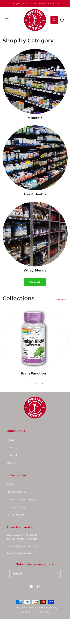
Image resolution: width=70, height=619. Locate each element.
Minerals (35, 118)
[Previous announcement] (6, 3)
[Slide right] (42, 383)
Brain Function (33, 373)
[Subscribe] (56, 574)
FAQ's (10, 484)
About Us (13, 447)
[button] (7, 20)
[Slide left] (27, 383)
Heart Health (35, 194)
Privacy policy (41, 612)
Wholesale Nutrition (32, 608)
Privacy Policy (16, 507)
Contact (12, 455)
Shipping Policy (17, 491)
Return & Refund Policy (22, 499)
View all (35, 282)
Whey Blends (35, 270)
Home (11, 439)
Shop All (12, 462)
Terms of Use (15, 514)
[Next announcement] (63, 3)
